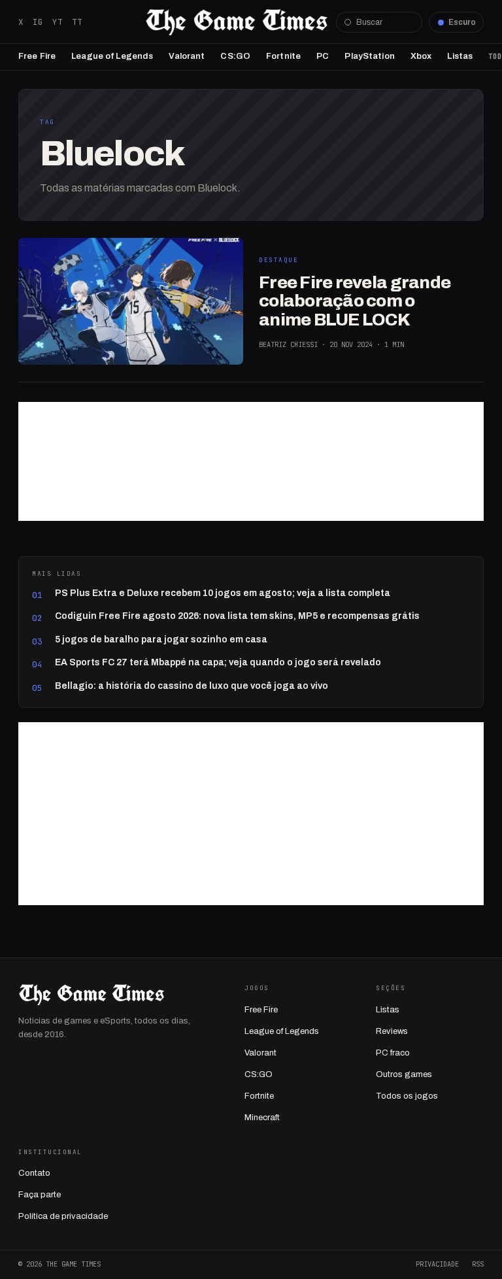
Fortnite (283, 56)
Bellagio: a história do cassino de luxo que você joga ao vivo (191, 686)
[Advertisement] (251, 461)
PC (322, 56)
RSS (478, 1264)
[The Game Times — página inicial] (236, 22)
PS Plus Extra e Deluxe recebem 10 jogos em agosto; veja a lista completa (222, 593)
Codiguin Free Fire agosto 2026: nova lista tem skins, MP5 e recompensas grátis (237, 616)
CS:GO (235, 56)
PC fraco (393, 1052)
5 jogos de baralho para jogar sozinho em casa (161, 639)
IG (38, 21)
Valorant (187, 56)
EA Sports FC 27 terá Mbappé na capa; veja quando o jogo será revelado (218, 662)
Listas (460, 56)
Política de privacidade (63, 1216)
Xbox (421, 56)
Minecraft (262, 1117)
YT (57, 21)
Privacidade (437, 1264)
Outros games (404, 1074)
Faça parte (39, 1194)
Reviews (392, 1031)
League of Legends (112, 56)
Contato (34, 1173)
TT (77, 21)
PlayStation (369, 56)
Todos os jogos (407, 1096)
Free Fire (37, 56)
